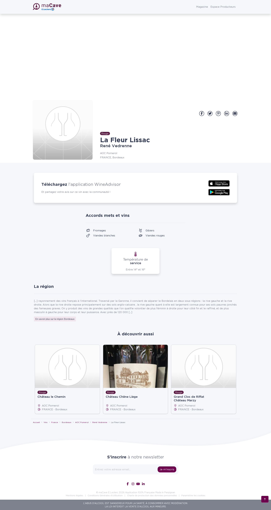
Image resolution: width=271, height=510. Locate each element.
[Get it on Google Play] (219, 191)
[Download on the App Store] (219, 183)
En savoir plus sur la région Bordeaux (54, 319)
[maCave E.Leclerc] (47, 7)
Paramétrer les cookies (193, 495)
